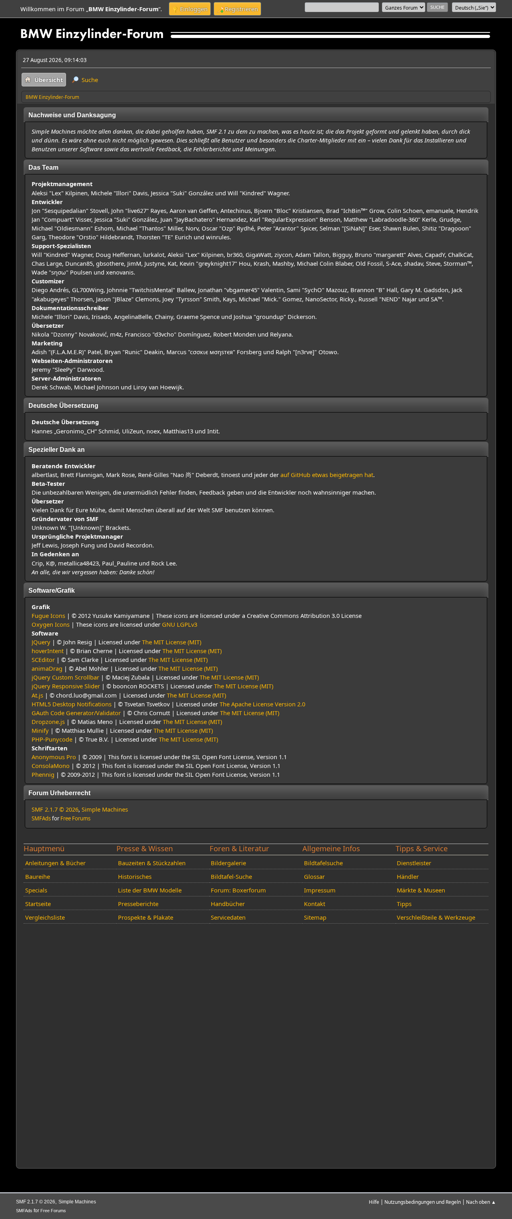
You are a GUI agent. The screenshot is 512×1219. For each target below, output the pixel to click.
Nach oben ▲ (481, 1202)
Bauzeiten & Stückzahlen (152, 863)
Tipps (404, 904)
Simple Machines (105, 809)
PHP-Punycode (52, 739)
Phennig (43, 774)
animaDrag (47, 668)
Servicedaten (228, 917)
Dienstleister (414, 863)
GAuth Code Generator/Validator (76, 713)
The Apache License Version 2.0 (262, 704)
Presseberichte (138, 904)
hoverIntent (48, 651)
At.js (37, 695)
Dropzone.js (48, 722)
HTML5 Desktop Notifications (72, 704)
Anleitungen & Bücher (55, 863)
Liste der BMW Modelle (150, 890)
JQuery (41, 642)
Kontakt (314, 904)
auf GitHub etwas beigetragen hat (326, 475)
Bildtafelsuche (323, 863)
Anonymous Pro (54, 757)
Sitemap (315, 917)
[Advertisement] (256, 1044)
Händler (408, 876)
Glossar (314, 876)
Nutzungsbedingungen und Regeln (422, 1202)
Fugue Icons (48, 616)
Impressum (320, 890)
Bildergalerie (228, 863)
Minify (40, 730)
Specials (36, 890)
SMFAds (41, 818)
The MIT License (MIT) (171, 642)
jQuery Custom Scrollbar (65, 677)
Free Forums (75, 818)
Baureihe (37, 876)
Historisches (135, 876)
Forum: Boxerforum (238, 890)
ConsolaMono (51, 766)
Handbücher (228, 904)
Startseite (38, 904)
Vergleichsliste (45, 917)
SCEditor (43, 660)
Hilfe (374, 1202)
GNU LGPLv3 (179, 624)
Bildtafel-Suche (231, 876)
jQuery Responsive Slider (66, 686)
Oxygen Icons (51, 624)
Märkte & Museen (421, 890)
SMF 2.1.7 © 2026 (55, 809)
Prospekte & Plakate (145, 917)
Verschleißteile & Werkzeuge (436, 917)
